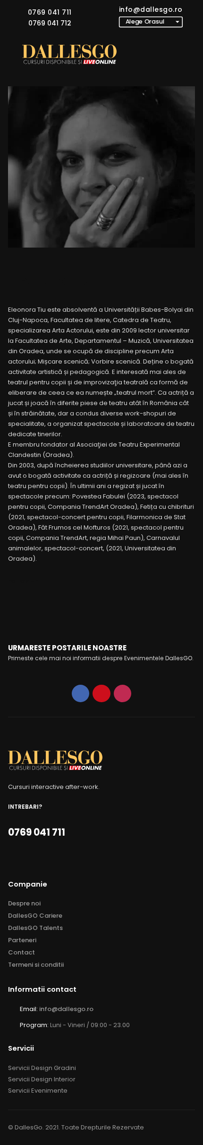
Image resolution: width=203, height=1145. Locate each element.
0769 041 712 (49, 23)
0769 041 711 (50, 12)
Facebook (80, 693)
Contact (21, 952)
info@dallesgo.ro (151, 9)
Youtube (101, 693)
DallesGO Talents (35, 927)
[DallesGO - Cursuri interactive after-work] (69, 54)
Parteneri (22, 940)
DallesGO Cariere (35, 915)
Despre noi (24, 903)
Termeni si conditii (36, 964)
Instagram (122, 693)
